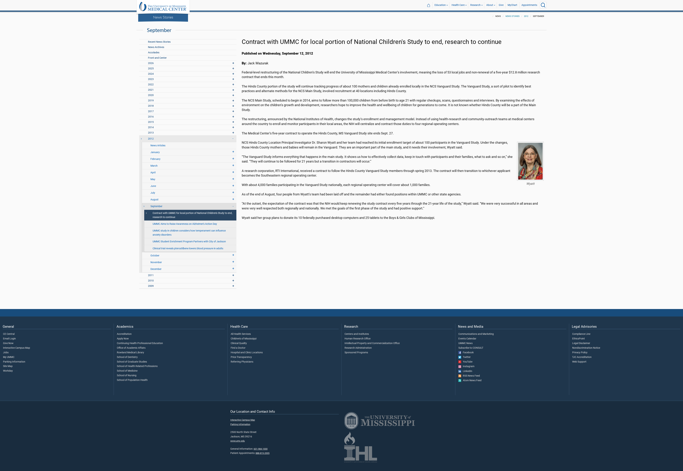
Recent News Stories (159, 41)
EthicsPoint (578, 338)
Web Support (579, 361)
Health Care (458, 5)
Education (440, 5)
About (489, 5)
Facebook (467, 352)
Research (475, 5)
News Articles (157, 145)
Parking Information (14, 361)
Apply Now (123, 338)
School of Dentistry (127, 357)
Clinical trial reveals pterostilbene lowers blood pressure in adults (188, 248)
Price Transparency (241, 357)
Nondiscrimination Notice (586, 348)
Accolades (153, 52)
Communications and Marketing (476, 334)
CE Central (9, 334)
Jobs (6, 352)
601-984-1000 (261, 449)
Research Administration (358, 348)
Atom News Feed (471, 380)
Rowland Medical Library (130, 352)
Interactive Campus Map (16, 348)
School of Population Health (132, 380)
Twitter (466, 357)
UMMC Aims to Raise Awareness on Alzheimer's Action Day (185, 223)
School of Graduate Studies (132, 361)
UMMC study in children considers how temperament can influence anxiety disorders (189, 232)
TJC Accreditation (582, 357)
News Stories (163, 17)
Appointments (529, 5)
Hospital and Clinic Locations (247, 352)
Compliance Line (581, 334)
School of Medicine (127, 370)
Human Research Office (357, 338)
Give (501, 5)
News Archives (156, 47)
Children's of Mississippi (243, 338)
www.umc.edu (237, 441)
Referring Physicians (242, 361)
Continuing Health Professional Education (140, 343)
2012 (526, 16)
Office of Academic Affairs (131, 348)
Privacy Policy (579, 352)
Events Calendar (467, 338)
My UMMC (8, 357)
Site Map (8, 366)
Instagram (467, 366)
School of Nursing (126, 375)
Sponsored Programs (356, 352)
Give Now (8, 343)
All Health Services (241, 334)
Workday (8, 370)
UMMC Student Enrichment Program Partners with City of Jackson (189, 241)
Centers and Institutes (357, 334)
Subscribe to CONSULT (470, 348)
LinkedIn (466, 371)
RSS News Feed (470, 375)
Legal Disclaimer (581, 343)
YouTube (466, 361)
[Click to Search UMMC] (543, 5)
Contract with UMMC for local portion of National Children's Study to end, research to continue (192, 215)
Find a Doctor (238, 348)
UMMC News (465, 343)
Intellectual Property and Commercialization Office (372, 343)
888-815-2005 (262, 453)
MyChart (512, 5)
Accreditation (124, 334)
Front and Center (157, 57)
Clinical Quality (239, 343)
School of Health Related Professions (137, 366)
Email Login (9, 338)
